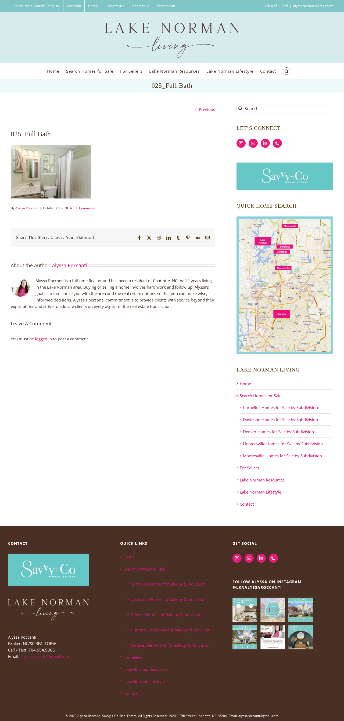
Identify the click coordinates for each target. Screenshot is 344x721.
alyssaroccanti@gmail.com (313, 5)
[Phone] (277, 143)
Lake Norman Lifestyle (260, 492)
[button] (286, 71)
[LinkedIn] (265, 143)
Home (245, 383)
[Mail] (253, 143)
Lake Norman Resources (262, 480)
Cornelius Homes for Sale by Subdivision (280, 407)
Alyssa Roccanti (26, 208)
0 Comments (85, 208)
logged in (43, 338)
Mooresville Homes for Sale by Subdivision (282, 455)
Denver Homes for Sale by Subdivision (278, 431)
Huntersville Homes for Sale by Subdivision (283, 443)
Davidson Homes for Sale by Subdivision (280, 419)
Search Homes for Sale (260, 395)
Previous (207, 109)
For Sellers (249, 467)
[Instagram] (241, 143)
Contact (247, 504)
